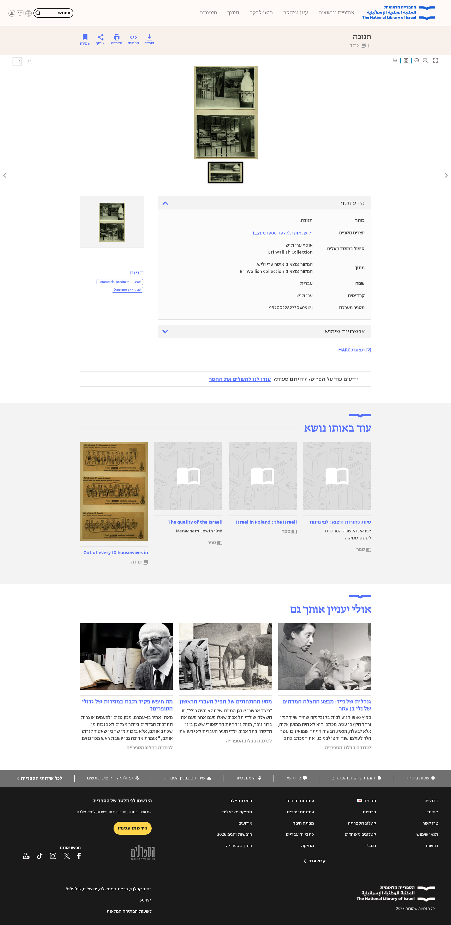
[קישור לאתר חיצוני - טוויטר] (66, 856)
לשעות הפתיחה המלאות (129, 911)
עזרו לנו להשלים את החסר (240, 379)
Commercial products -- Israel (119, 282)
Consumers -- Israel (127, 289)
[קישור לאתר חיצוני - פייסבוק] (79, 856)
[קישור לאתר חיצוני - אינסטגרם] (53, 856)
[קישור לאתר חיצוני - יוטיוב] (26, 856)
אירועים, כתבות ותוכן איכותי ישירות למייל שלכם (114, 812)
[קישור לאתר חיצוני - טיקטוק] (40, 856)
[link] (420, 778)
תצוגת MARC (351, 349)
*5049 (146, 900)
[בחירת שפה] (28, 13)
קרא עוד (317, 861)
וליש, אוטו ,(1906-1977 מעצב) (283, 233)
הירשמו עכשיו (132, 828)
